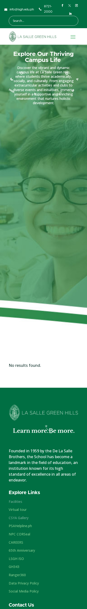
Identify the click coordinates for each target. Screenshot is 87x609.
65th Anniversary (22, 550)
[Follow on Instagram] (76, 5)
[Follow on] (69, 5)
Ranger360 (17, 575)
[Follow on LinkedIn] (70, 14)
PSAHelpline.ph (20, 525)
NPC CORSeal (19, 534)
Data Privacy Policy (24, 583)
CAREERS (16, 542)
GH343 (14, 566)
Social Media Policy (24, 591)
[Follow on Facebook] (62, 5)
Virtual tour (18, 509)
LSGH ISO (16, 558)
